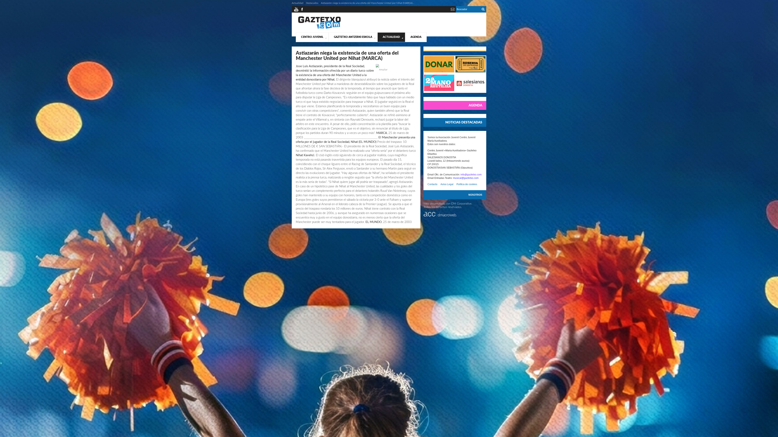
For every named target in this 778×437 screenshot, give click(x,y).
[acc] (440, 215)
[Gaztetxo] (319, 28)
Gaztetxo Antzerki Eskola (353, 37)
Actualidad (391, 37)
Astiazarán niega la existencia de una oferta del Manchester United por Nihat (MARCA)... (367, 3)
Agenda (415, 37)
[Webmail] (452, 11)
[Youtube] (296, 11)
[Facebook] (302, 11)
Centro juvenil (312, 37)
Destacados (312, 3)
